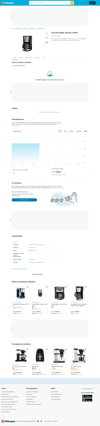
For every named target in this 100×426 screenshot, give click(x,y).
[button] (46, 33)
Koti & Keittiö (18, 28)
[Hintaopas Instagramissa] (41, 421)
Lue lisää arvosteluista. (58, 187)
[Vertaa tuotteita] (46, 42)
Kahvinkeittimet (31, 28)
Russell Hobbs (32, 247)
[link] (21, 299)
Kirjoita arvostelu (56, 36)
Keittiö (24, 28)
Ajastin (38, 262)
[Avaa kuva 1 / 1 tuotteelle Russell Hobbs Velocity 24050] (28, 43)
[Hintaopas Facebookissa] (38, 421)
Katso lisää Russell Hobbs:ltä (19, 269)
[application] (50, 150)
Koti (13, 28)
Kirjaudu (92, 2)
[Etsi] (72, 3)
